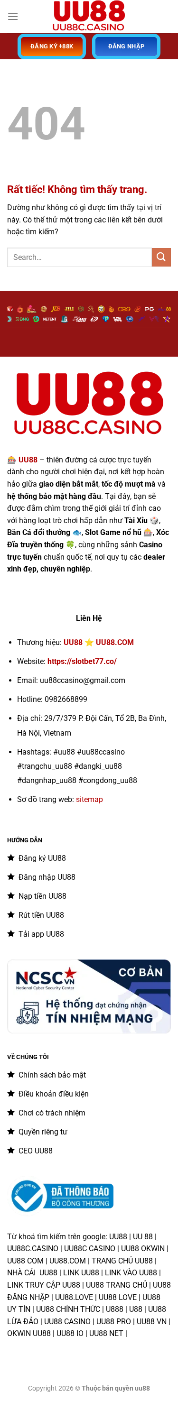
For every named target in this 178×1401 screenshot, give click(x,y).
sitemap (89, 799)
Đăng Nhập (126, 46)
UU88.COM (115, 642)
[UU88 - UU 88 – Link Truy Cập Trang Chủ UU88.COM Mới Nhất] (89, 16)
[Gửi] (161, 257)
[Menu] (13, 16)
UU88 (73, 642)
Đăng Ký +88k (51, 46)
